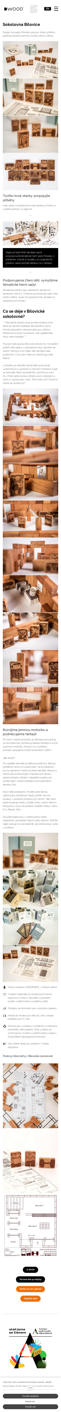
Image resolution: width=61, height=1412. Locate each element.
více (30, 1387)
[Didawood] (14, 9)
